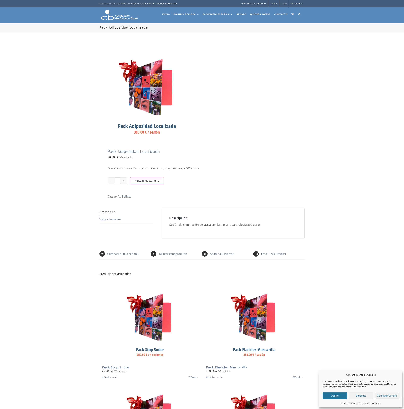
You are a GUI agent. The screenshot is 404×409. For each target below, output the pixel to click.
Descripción (107, 212)
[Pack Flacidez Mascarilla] (254, 322)
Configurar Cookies (387, 395)
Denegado (361, 395)
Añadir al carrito (147, 181)
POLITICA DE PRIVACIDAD (369, 403)
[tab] (126, 212)
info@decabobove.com (167, 3)
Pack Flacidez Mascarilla (226, 367)
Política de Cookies (348, 403)
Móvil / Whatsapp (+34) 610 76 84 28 (138, 3)
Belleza (126, 196)
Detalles (194, 377)
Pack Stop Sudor (115, 367)
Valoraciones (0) (110, 219)
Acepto (335, 395)
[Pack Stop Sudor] (149, 322)
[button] (299, 14)
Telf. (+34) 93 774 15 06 (109, 3)
